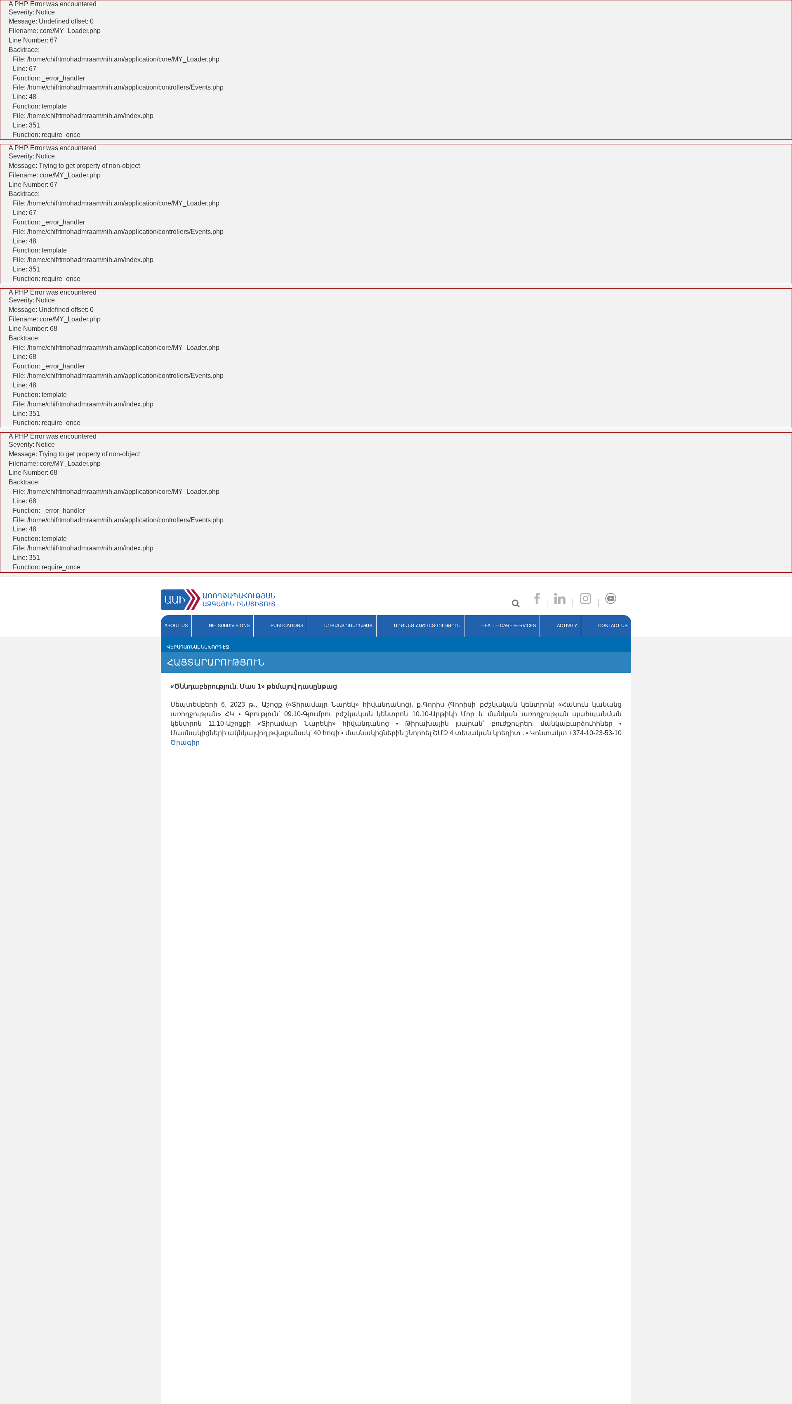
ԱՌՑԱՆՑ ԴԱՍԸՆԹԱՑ (348, 625)
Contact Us (612, 625)
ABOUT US (176, 625)
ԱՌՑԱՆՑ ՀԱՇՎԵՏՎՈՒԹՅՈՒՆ (427, 625)
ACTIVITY (567, 625)
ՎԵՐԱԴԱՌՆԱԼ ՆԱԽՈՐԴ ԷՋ (198, 646)
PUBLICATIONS (287, 625)
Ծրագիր (185, 742)
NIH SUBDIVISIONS (229, 625)
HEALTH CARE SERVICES (508, 625)
